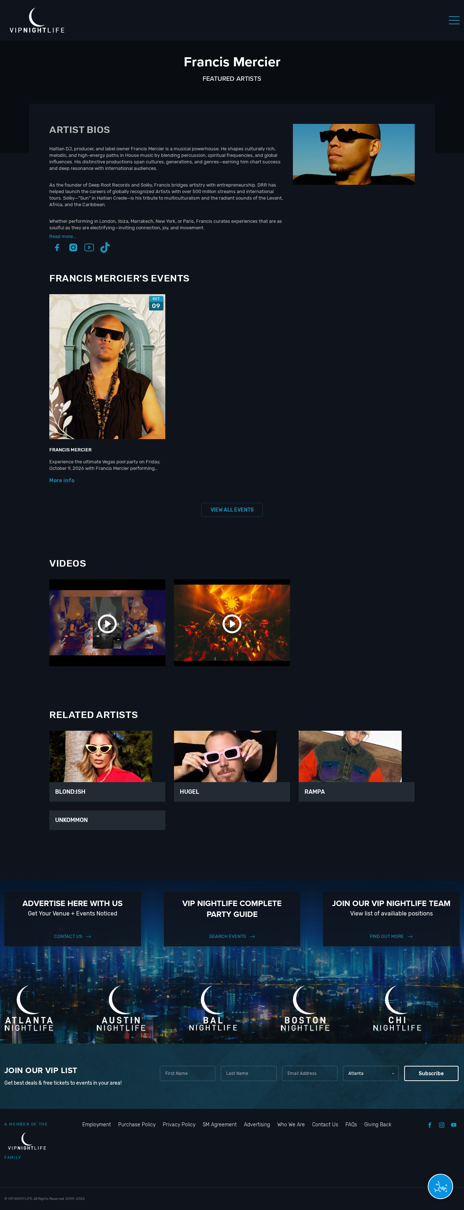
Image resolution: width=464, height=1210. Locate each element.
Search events (227, 936)
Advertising (257, 1125)
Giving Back (378, 1125)
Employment (96, 1125)
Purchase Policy (137, 1125)
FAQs (351, 1125)
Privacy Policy (179, 1125)
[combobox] (370, 1073)
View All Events (232, 510)
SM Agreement (220, 1125)
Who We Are (291, 1125)
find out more (387, 936)
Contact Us (68, 936)
